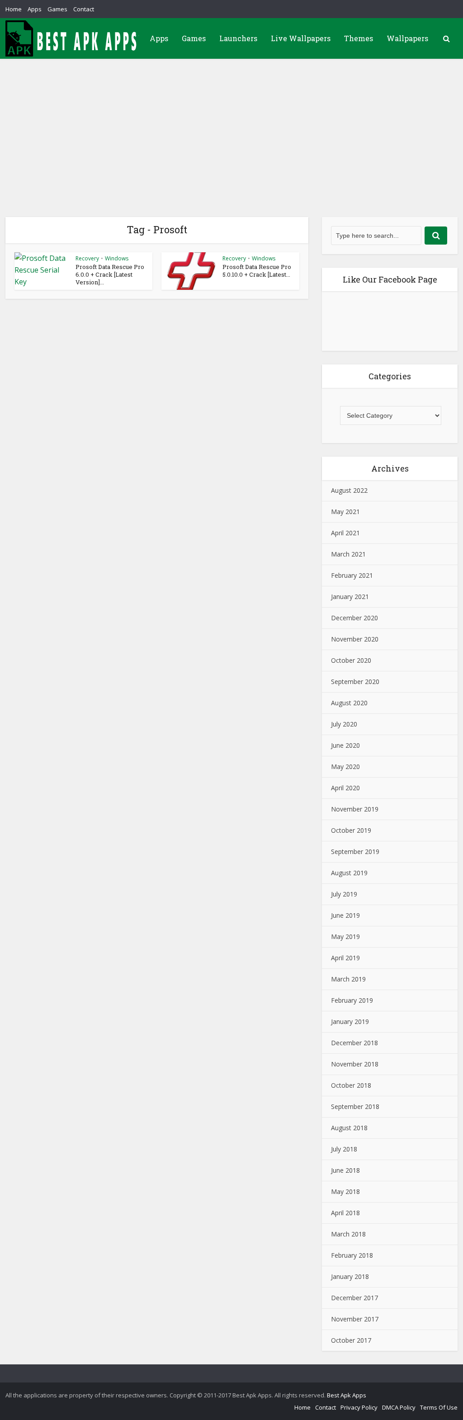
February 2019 (352, 1000)
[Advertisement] (231, 126)
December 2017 (354, 1297)
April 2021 (345, 532)
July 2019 (344, 894)
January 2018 (350, 1276)
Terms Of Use (439, 1407)
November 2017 (354, 1319)
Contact (83, 9)
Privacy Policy (359, 1407)
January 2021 (350, 596)
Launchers (238, 38)
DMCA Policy (399, 1407)
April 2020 (345, 787)
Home (13, 9)
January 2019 (350, 1021)
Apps (35, 9)
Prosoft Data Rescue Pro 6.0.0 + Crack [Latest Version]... (110, 274)
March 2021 (348, 554)
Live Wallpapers (301, 38)
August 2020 (349, 702)
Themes (358, 38)
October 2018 (351, 1085)
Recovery (87, 258)
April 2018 (345, 1212)
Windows (116, 258)
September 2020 (355, 681)
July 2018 (344, 1149)
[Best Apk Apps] (73, 38)
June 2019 (345, 915)
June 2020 (345, 745)
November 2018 (354, 1064)
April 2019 (345, 957)
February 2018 (352, 1255)
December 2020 (354, 617)
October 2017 (351, 1340)
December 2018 (354, 1042)
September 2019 (355, 851)
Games (57, 9)
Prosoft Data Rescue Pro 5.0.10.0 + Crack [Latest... (256, 270)
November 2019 (354, 809)
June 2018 (345, 1170)
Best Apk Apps (346, 1395)
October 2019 (351, 830)
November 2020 (354, 639)
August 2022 (349, 490)
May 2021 (345, 511)
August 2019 (349, 872)
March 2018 (348, 1234)
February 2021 (352, 575)
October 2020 (351, 660)
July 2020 (344, 724)
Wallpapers (407, 38)
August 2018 (349, 1127)
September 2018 (355, 1106)
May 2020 (345, 766)
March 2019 (348, 979)
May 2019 (345, 936)
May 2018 (345, 1191)
